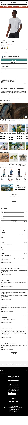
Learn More (24, 83)
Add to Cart (14, 60)
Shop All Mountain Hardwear (19, 189)
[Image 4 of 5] (14, 38)
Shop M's (2, 136)
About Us (1, 370)
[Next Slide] (27, 0)
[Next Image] (27, 39)
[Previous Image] (1, 39)
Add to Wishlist (14, 62)
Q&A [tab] (16, 194)
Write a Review (14, 198)
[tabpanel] (14, 275)
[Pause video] (26, 117)
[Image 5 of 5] (15, 38)
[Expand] (26, 72)
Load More (14, 353)
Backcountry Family (3, 373)
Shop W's (2, 138)
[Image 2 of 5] (13, 38)
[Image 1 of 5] (12, 38)
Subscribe (17, 380)
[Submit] (1, 4)
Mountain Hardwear (3, 40)
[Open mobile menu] (1, 2)
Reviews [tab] (12, 194)
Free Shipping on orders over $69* (5, 66)
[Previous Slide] (0, 0)
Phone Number (10, 392)
